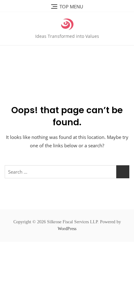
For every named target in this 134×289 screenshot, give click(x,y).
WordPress (67, 228)
